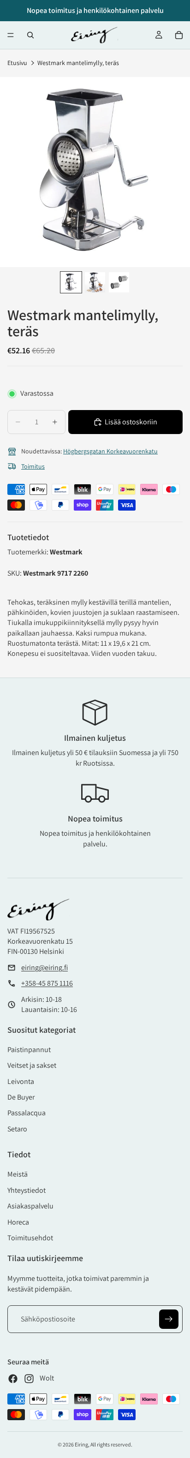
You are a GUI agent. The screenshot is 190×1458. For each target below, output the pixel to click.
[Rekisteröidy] (168, 1319)
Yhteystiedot (26, 1190)
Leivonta (20, 1081)
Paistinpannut (29, 1049)
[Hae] (30, 35)
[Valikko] (10, 35)
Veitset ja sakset (31, 1065)
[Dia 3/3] (119, 282)
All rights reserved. (111, 1444)
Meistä (17, 1174)
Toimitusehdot (30, 1238)
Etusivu (17, 63)
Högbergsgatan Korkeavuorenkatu (110, 451)
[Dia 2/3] (95, 282)
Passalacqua (26, 1113)
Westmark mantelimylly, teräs (78, 63)
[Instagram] (29, 1378)
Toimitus (33, 466)
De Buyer (21, 1097)
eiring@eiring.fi (44, 967)
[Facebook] (12, 1378)
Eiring (81, 1444)
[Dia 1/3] (71, 282)
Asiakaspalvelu (30, 1206)
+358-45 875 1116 (47, 983)
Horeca (18, 1222)
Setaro (17, 1129)
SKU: (15, 573)
